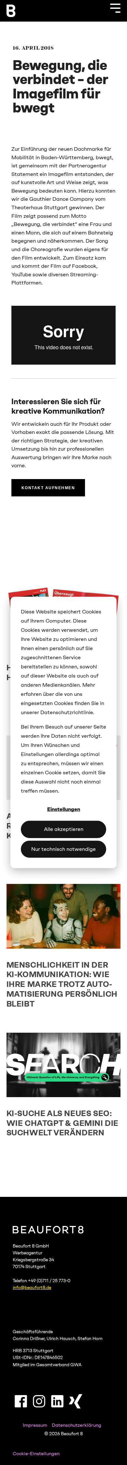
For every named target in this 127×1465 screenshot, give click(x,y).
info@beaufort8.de (32, 1287)
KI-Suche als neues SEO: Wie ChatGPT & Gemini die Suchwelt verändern (63, 1123)
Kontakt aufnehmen (48, 488)
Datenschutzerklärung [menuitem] (76, 1425)
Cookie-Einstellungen (36, 1453)
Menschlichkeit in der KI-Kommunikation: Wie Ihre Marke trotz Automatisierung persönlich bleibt (62, 984)
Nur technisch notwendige (63, 849)
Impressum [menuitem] (35, 1425)
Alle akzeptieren (63, 829)
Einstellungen (63, 809)
